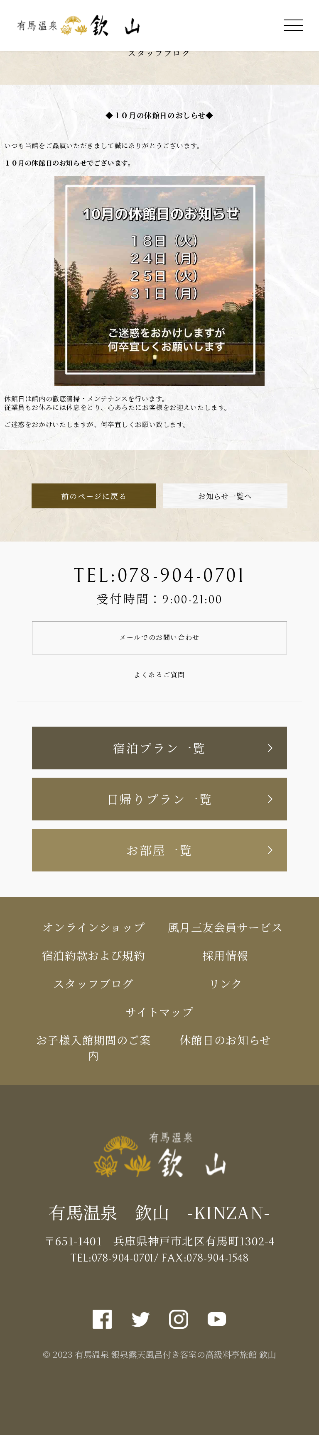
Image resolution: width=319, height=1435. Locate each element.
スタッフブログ (93, 983)
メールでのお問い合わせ (159, 637)
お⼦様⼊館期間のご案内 (93, 1047)
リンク (226, 983)
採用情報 (225, 955)
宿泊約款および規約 (93, 955)
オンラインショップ (93, 927)
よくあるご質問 (159, 674)
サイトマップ (159, 1011)
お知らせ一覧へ (225, 496)
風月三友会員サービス (225, 927)
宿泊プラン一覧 (159, 747)
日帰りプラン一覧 (160, 798)
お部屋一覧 (159, 849)
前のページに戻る (94, 496)
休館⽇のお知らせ (225, 1040)
